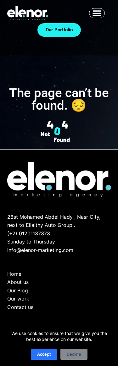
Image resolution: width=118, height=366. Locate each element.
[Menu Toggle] (97, 13)
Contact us (20, 307)
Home (14, 274)
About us (18, 282)
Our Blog (17, 290)
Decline (74, 354)
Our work (18, 298)
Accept (44, 354)
